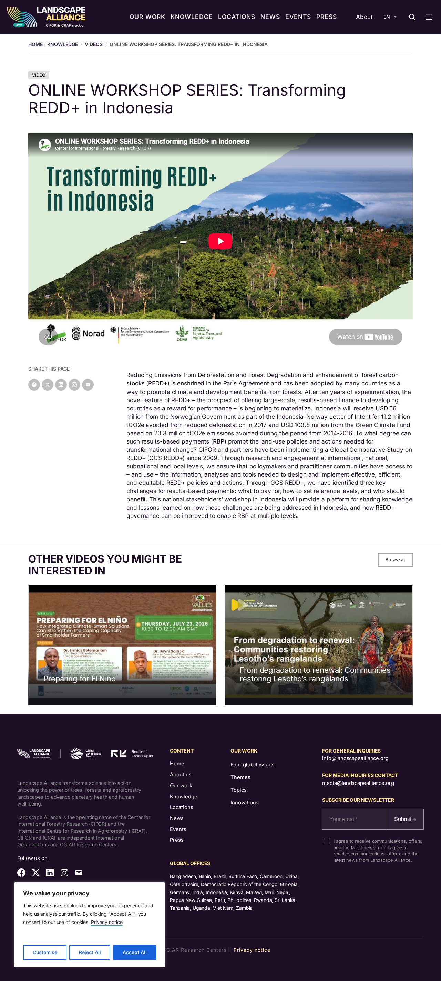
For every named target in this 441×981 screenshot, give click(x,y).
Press (177, 840)
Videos (93, 44)
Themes (240, 777)
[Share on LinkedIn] (61, 385)
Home (177, 763)
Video (38, 75)
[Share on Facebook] (34, 385)
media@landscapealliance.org (358, 783)
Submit (403, 819)
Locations (181, 807)
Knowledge (62, 44)
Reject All (90, 952)
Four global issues (252, 764)
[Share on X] (47, 385)
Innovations (244, 803)
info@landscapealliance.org (355, 758)
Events (178, 829)
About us (181, 774)
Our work (181, 785)
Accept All (135, 952)
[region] (89, 924)
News (177, 818)
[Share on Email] (88, 385)
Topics (238, 790)
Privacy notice (107, 922)
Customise (45, 952)
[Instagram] (74, 385)
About (364, 16)
